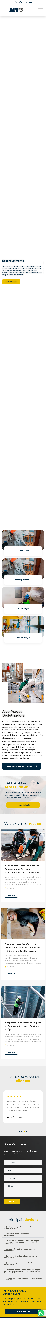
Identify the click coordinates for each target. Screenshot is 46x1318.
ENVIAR (11, 1201)
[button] (19, 1131)
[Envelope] (30, 2)
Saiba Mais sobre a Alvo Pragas (20, 766)
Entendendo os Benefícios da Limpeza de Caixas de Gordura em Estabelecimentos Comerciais (22, 947)
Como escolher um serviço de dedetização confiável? (23, 1279)
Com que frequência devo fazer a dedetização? (19, 1250)
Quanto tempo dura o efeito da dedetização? (18, 1263)
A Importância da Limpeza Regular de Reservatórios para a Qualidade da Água (23, 1026)
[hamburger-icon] (40, 10)
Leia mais (11, 895)
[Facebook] (20, 2)
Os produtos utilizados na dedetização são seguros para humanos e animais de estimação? (21, 1242)
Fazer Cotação (11, 279)
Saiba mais (23, 557)
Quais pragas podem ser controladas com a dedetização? (22, 1227)
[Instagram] (25, 2)
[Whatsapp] (15, 2)
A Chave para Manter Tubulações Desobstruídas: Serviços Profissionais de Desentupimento (22, 869)
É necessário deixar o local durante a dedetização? (20, 1257)
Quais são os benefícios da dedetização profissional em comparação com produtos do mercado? (22, 1271)
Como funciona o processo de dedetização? (18, 1234)
